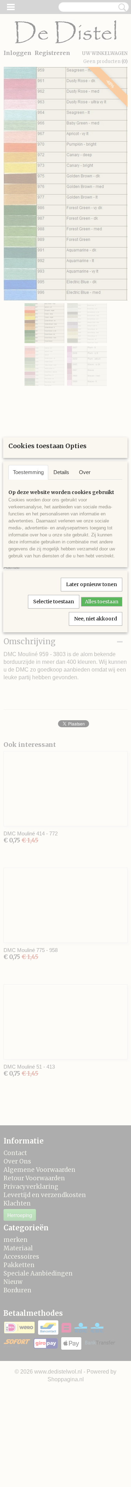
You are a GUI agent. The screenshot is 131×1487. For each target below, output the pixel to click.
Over (84, 472)
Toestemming (28, 472)
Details (61, 472)
